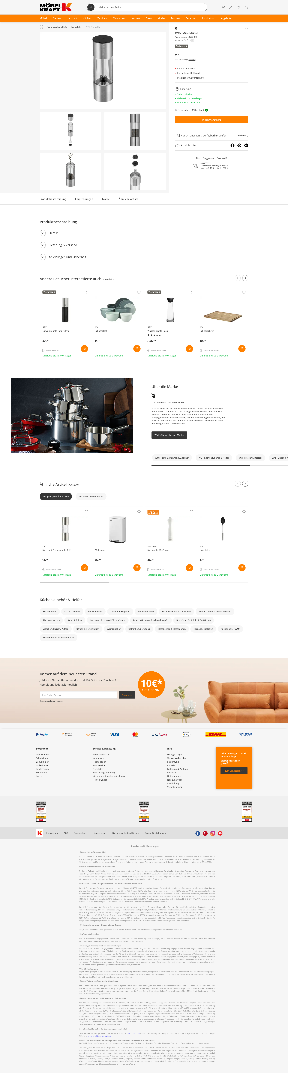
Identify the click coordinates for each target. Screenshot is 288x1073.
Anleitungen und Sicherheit (67, 257)
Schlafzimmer (43, 758)
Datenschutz (80, 833)
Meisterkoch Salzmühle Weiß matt (162, 508)
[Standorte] (223, 7)
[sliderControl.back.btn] (238, 278)
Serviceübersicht (101, 754)
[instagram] (212, 833)
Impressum (52, 833)
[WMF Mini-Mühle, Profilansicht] (135, 131)
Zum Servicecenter (234, 770)
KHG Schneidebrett (207, 288)
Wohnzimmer (43, 754)
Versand (192, 59)
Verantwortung (174, 787)
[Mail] (246, 145)
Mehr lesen (178, 423)
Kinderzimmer (43, 769)
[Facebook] (232, 145)
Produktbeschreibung (53, 199)
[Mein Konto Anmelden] (230, 7)
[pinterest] (205, 833)
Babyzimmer (42, 761)
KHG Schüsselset (101, 288)
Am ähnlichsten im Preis (91, 496)
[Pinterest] (239, 145)
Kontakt (171, 765)
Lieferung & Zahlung (177, 769)
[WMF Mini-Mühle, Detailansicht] (70, 131)
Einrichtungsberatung (104, 772)
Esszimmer (41, 772)
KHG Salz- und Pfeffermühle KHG (56, 508)
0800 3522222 (207, 163)
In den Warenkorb (211, 119)
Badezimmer (42, 765)
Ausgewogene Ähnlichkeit (56, 496)
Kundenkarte (99, 758)
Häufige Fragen (174, 754)
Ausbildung (173, 783)
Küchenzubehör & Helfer (61, 599)
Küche (39, 776)
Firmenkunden (100, 779)
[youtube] (220, 833)
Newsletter (98, 769)
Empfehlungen (84, 199)
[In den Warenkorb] (84, 348)
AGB (66, 833)
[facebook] (197, 833)
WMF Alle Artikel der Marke (169, 434)
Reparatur (172, 772)
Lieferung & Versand (63, 245)
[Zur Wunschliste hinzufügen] (246, 28)
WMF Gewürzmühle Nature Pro (55, 288)
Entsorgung (173, 761)
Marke (106, 199)
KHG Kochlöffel (205, 508)
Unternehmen (174, 776)
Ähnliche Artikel (128, 199)
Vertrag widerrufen (176, 758)
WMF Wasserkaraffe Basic (158, 288)
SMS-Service (99, 765)
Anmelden (127, 695)
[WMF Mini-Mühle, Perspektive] (103, 70)
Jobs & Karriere (174, 779)
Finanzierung (99, 761)
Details (53, 233)
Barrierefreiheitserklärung (125, 833)
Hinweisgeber (99, 833)
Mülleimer (98, 508)
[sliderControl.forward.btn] (245, 278)
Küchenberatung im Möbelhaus (109, 776)
